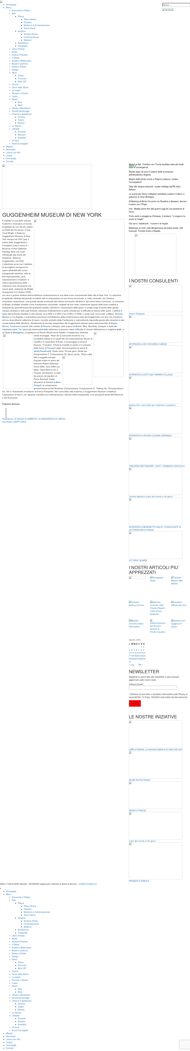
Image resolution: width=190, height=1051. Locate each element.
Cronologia (11, 158)
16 (144, 652)
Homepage (11, 4)
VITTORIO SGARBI (138, 560)
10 (130, 652)
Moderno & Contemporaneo (37, 25)
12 (135, 652)
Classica (28, 22)
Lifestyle (16, 128)
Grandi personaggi (20, 110)
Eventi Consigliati (20, 143)
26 (135, 658)
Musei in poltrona (20, 63)
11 (132, 652)
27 (137, 658)
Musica (21, 122)
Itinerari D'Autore (20, 54)
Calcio (21, 75)
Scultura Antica (31, 34)
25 (132, 658)
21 (139, 655)
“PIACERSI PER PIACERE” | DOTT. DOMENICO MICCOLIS (157, 465)
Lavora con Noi (13, 152)
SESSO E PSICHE (137, 810)
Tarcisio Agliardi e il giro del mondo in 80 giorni (151, 496)
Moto (20, 105)
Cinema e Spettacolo (21, 113)
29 (142, 658)
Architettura (23, 42)
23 (144, 655)
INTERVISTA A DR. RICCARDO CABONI (148, 344)
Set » (140, 664)
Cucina (15, 84)
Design (15, 69)
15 (142, 652)
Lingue (9, 155)
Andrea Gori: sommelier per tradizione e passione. (152, 405)
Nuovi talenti (29, 28)
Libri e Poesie (18, 48)
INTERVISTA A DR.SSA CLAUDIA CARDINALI (150, 435)
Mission (9, 146)
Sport (14, 72)
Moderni (27, 39)
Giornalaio (11, 149)
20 (137, 655)
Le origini (16, 90)
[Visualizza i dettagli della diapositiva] (155, 254)
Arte (14, 13)
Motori (15, 99)
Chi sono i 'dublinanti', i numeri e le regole (148, 223)
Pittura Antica (30, 19)
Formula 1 (22, 78)
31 (130, 661)
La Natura (16, 125)
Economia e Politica (21, 10)
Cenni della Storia (20, 87)
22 (142, 655)
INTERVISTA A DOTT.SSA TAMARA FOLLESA (150, 374)
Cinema (21, 116)
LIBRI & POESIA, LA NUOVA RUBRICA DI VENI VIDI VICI (155, 749)
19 (135, 655)
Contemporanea (31, 37)
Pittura (21, 16)
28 (139, 658)
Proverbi (22, 131)
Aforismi (21, 134)
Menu (8, 7)
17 (130, 655)
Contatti (9, 161)
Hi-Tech (15, 140)
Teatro (21, 119)
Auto (20, 102)
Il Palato (15, 57)
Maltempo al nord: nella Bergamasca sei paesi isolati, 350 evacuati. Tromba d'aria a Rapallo (156, 229)
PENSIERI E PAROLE (139, 880)
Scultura (22, 31)
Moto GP (22, 81)
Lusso (15, 96)
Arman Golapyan (137, 313)
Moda (14, 51)
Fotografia (22, 45)
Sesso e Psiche (19, 66)
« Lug (131, 664)
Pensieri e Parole (20, 93)
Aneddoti (22, 137)
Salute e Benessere (21, 108)
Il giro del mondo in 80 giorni (142, 840)
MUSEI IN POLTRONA (139, 779)
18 (132, 655)
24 (130, 658)
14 (139, 652)
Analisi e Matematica (21, 60)
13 (137, 652)
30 (144, 658)
